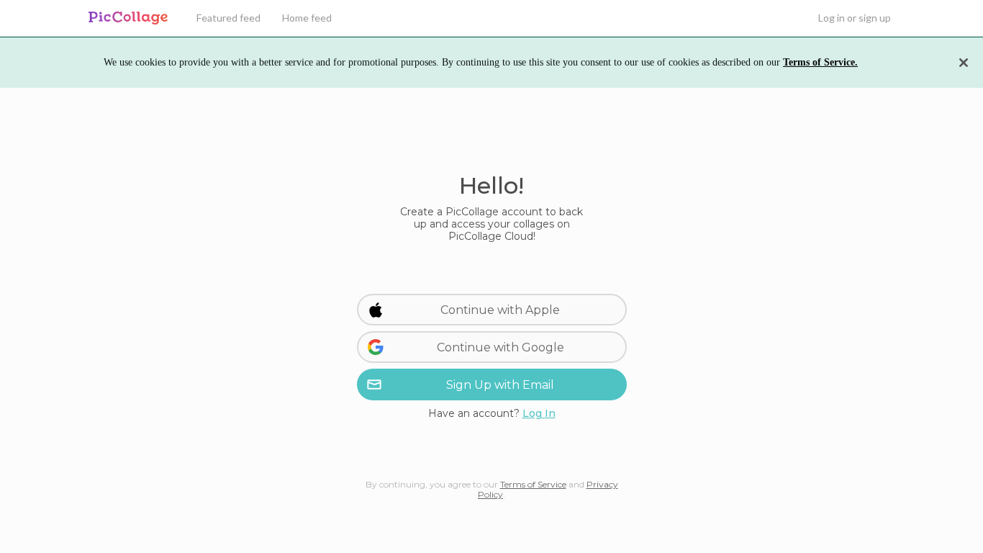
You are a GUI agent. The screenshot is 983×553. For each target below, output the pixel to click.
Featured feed (228, 18)
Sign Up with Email (500, 385)
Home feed (307, 18)
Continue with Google (500, 347)
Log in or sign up (854, 18)
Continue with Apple (500, 310)
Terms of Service (533, 484)
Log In (539, 413)
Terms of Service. (820, 62)
